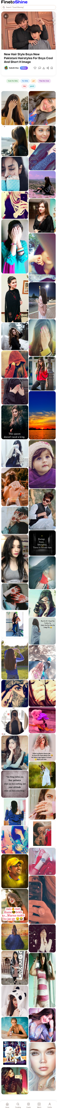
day (24, 86)
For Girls (25, 81)
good (32, 86)
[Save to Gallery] (25, 99)
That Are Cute (44, 81)
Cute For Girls (13, 81)
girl (33, 81)
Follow (23, 68)
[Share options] (25, 94)
